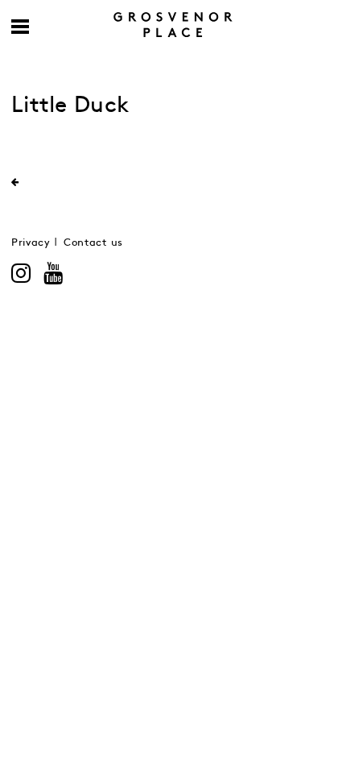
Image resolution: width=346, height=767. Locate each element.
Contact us (93, 242)
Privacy (31, 242)
